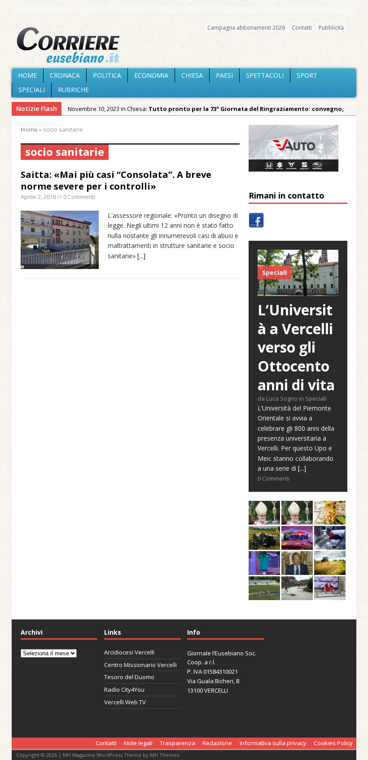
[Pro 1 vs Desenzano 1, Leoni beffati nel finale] (264, 595)
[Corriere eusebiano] (184, 45)
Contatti (302, 27)
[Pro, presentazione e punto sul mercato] (264, 570)
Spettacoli (265, 75)
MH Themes (164, 754)
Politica (107, 75)
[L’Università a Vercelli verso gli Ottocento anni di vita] (298, 291)
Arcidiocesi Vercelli (129, 652)
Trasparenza (177, 743)
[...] (141, 256)
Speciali (31, 89)
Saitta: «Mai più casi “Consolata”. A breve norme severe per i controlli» (116, 180)
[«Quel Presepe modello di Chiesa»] (297, 519)
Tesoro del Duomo (129, 677)
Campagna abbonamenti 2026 (246, 27)
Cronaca (65, 75)
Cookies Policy (333, 743)
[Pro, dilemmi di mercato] (297, 544)
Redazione (217, 743)
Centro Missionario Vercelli (140, 665)
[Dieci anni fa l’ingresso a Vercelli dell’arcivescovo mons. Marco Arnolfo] (264, 519)
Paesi (224, 75)
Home (27, 75)
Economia (151, 75)
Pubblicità (331, 27)
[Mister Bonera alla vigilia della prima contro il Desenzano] (330, 595)
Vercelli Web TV (125, 702)
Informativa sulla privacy (273, 743)
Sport (307, 75)
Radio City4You (124, 689)
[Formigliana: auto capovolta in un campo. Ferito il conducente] (264, 544)
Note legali (138, 743)
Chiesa (192, 75)
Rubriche (73, 89)
